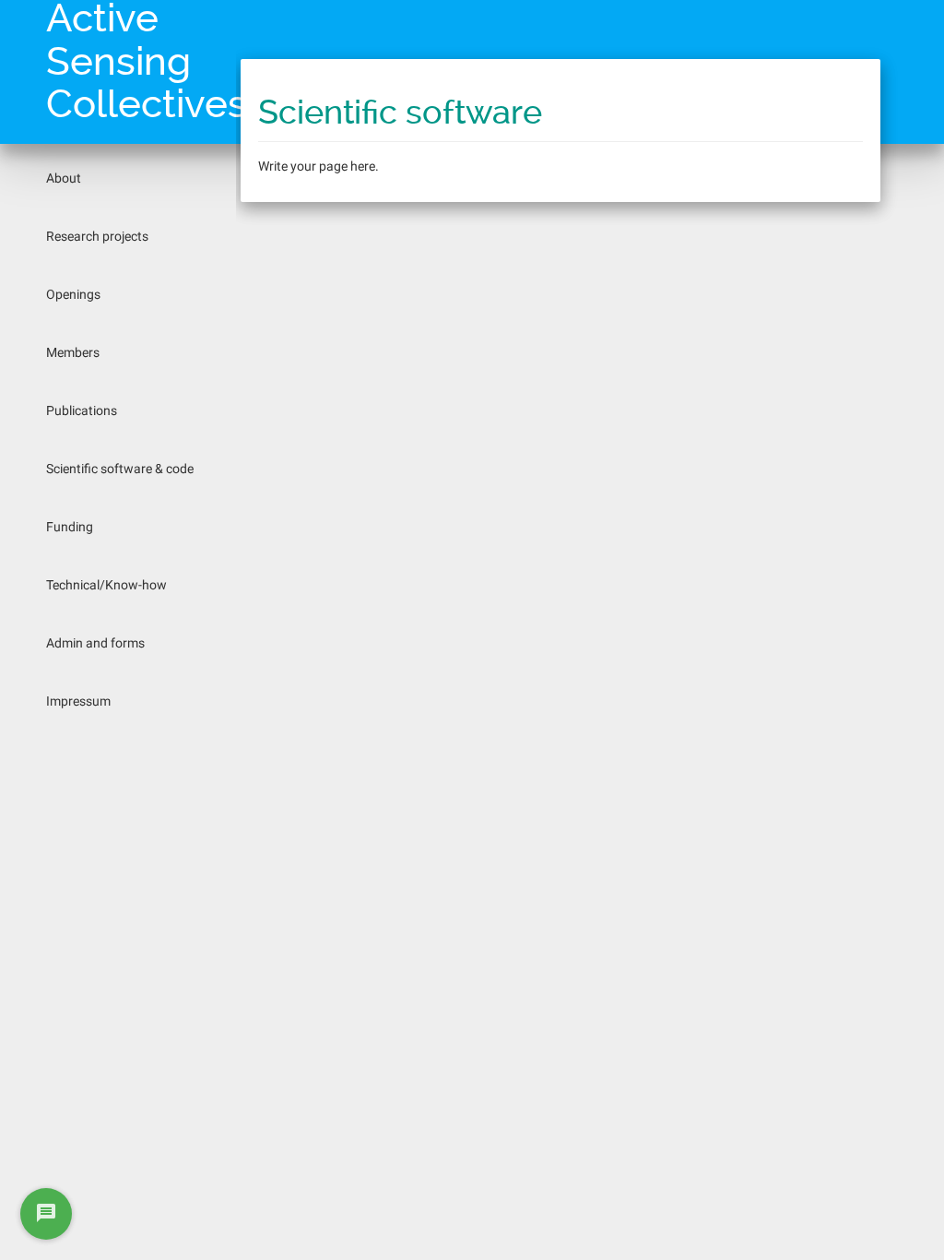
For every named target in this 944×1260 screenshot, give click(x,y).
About (63, 178)
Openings (73, 294)
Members (73, 352)
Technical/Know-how (106, 584)
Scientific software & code (120, 468)
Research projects (97, 236)
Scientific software (400, 112)
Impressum (78, 701)
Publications (81, 410)
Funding (69, 526)
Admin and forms (95, 643)
